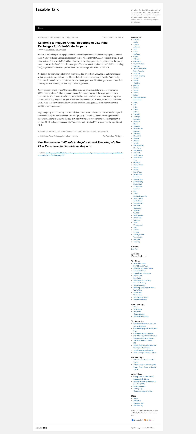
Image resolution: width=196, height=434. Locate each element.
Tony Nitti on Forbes (140, 299)
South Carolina (138, 198)
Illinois (135, 92)
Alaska (135, 42)
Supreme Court (138, 203)
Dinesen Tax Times (139, 263)
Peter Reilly (137, 278)
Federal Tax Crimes (139, 271)
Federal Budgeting (139, 76)
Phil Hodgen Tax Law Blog (142, 280)
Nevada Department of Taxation (143, 350)
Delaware (136, 66)
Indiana (135, 95)
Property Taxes (138, 179)
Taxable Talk (47, 9)
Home (40, 28)
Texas (135, 222)
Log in (135, 398)
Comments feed (138, 403)
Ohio (135, 160)
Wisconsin (136, 239)
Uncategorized (138, 225)
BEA (135, 49)
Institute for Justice (139, 386)
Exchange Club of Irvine (141, 379)
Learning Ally (137, 388)
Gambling (136, 83)
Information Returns (139, 97)
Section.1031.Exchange (80, 131)
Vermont (136, 230)
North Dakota (137, 157)
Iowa (135, 102)
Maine (135, 124)
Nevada (135, 143)
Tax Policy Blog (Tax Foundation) (144, 287)
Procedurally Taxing (139, 283)
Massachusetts (138, 129)
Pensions (136, 177)
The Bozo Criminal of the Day (143, 391)
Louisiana (136, 121)
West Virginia (137, 237)
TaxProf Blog (137, 290)
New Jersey (137, 148)
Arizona (136, 44)
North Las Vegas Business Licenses (144, 352)
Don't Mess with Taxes (140, 266)
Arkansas (136, 47)
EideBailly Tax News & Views (143, 268)
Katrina (135, 112)
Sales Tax (136, 189)
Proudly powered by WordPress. (144, 428)
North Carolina (138, 155)
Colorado (136, 59)
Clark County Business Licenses (143, 338)
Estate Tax (136, 73)
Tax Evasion (137, 208)
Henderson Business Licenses (142, 340)
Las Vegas (136, 116)
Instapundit (137, 311)
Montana (136, 141)
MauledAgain (137, 275)
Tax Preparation (138, 215)
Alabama (136, 39)
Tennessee (136, 220)
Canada (135, 56)
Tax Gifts (136, 213)
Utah (135, 227)
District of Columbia (139, 68)
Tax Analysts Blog (139, 285)
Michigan (136, 131)
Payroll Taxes (137, 172)
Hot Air (135, 307)
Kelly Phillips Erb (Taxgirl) (142, 273)
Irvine (135, 107)
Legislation (136, 119)
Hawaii (135, 90)
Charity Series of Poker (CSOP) (143, 376)
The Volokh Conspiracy (141, 316)
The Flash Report (138, 314)
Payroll (135, 169)
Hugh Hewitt (137, 309)
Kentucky (136, 114)
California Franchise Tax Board (143, 333)
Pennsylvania (137, 174)
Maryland (136, 126)
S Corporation (137, 186)
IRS (134, 104)
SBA (135, 191)
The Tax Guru (137, 295)
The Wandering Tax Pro (140, 297)
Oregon (135, 167)
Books (135, 52)
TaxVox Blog (137, 292)
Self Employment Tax (140, 196)
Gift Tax (136, 88)
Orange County (138, 165)
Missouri (136, 138)
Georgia (136, 85)
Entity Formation (138, 71)
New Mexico (137, 150)
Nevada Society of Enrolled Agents (144, 364)
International (137, 100)
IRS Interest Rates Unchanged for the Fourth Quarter (58, 37)
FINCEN (136, 78)
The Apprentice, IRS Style (113, 37)
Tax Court (136, 206)
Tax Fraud (136, 210)
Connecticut (137, 61)
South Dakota (137, 201)
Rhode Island (137, 184)
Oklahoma (136, 162)
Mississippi (137, 136)
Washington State (138, 234)
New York (136, 153)
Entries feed (137, 401)
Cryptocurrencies (138, 64)
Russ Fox (134, 249)
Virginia (136, 232)
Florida (135, 80)
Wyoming (136, 242)
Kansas (135, 109)
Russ (64, 50)
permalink (104, 131)
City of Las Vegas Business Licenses (145, 336)
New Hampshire (138, 145)
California (59, 131)
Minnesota (136, 133)
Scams (135, 193)
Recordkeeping (138, 181)
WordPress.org (138, 405)
